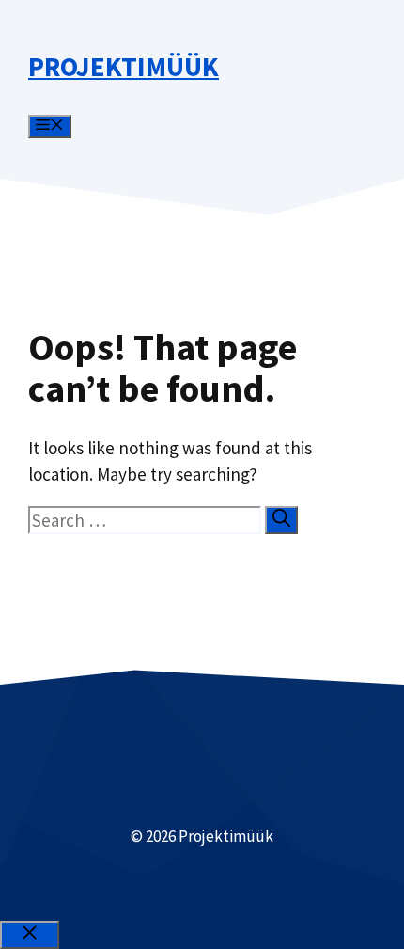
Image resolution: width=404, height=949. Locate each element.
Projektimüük (123, 66)
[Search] (281, 520)
